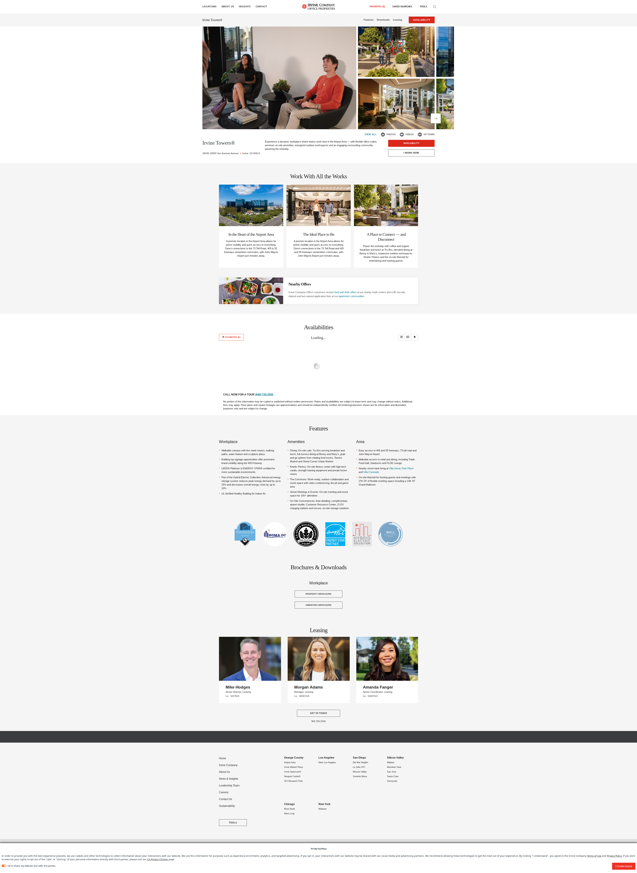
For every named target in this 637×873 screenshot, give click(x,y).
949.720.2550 (318, 721)
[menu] (209, 6)
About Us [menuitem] (227, 6)
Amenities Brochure (319, 605)
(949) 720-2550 (264, 394)
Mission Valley (360, 771)
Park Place (408, 468)
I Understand (623, 866)
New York (324, 804)
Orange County (293, 757)
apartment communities (351, 296)
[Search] (435, 6)
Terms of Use (594, 855)
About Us (224, 771)
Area (360, 441)
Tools (423, 6)
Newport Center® (292, 776)
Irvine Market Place (293, 767)
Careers (223, 792)
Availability (411, 143)
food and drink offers (345, 292)
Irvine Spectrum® (292, 771)
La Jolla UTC (359, 767)
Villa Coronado (371, 472)
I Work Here (411, 153)
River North (289, 809)
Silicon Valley (395, 757)
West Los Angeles (327, 762)
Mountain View (394, 767)
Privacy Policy (614, 855)
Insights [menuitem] (245, 6)
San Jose (391, 771)
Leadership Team (229, 785)
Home (222, 758)
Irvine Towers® (212, 20)
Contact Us (225, 799)
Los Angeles (326, 757)
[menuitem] (402, 6)
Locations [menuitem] (209, 6)
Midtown (322, 809)
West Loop (289, 813)
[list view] (401, 337)
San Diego (359, 757)
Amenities (296, 441)
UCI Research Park (293, 781)
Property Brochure (319, 594)
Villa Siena (394, 468)
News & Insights (228, 778)
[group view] (408, 337)
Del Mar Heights (360, 762)
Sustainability (227, 805)
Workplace (228, 441)
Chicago (289, 804)
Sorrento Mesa (360, 776)
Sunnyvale (392, 781)
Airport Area (289, 762)
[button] (436, 118)
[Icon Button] (383, 135)
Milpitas (390, 762)
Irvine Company (228, 765)
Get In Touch (318, 713)
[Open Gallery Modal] (279, 78)
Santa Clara (392, 776)
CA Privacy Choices (157, 859)
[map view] (414, 337)
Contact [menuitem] (261, 6)
